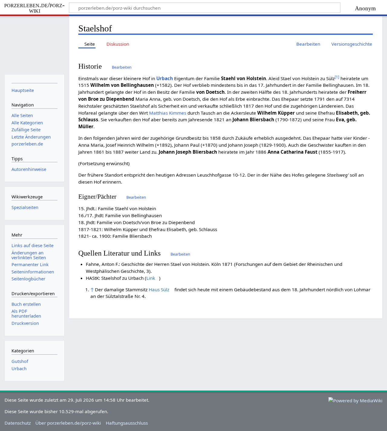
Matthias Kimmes (167, 113)
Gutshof (19, 361)
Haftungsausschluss (127, 423)
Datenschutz (18, 423)
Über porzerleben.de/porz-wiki (68, 423)
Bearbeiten (122, 67)
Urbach (164, 78)
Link (150, 278)
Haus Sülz (159, 289)
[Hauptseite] (34, 44)
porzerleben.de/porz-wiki (34, 8)
